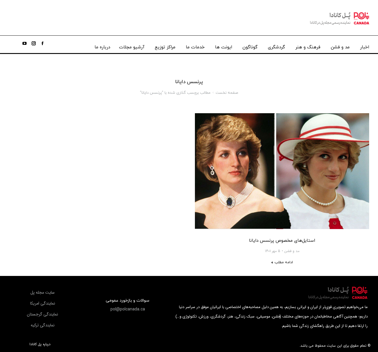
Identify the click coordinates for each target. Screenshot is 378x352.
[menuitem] (364, 46)
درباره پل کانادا (40, 344)
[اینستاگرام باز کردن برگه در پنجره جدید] (34, 43)
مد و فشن (291, 251)
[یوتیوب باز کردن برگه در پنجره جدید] (24, 43)
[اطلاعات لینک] (282, 171)
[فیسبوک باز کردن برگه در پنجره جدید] (42, 43)
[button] (127, 309)
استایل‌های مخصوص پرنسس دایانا (282, 241)
